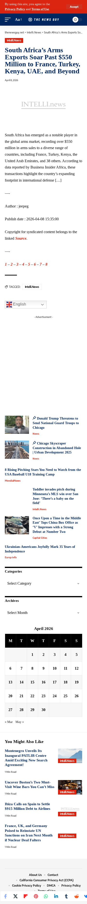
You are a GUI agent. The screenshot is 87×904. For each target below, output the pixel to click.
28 (21, 710)
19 (77, 682)
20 (10, 696)
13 (10, 682)
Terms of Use (40, 9)
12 (77, 668)
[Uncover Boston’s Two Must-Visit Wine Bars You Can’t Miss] (70, 787)
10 (55, 668)
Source (20, 238)
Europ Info (11, 557)
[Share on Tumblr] (66, 896)
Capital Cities (40, 537)
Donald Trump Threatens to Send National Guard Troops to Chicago (56, 423)
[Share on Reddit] (76, 896)
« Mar (9, 722)
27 (10, 710)
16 (43, 682)
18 (65, 682)
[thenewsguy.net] (43, 19)
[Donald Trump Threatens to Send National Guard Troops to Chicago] (17, 425)
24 (55, 696)
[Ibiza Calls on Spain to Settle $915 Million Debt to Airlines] (70, 809)
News (36, 433)
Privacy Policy (15, 9)
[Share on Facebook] (5, 896)
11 (65, 668)
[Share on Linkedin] (56, 896)
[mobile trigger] (9, 19)
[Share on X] (15, 896)
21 (21, 696)
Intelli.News (14, 40)
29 (32, 710)
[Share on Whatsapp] (46, 896)
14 (21, 682)
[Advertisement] (43, 364)
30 (43, 710)
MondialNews (13, 480)
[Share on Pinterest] (36, 896)
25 (65, 696)
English (19, 304)
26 (77, 696)
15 (32, 682)
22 (32, 696)
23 (43, 696)
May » (19, 722)
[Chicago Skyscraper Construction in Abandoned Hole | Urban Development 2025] (17, 450)
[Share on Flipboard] (26, 896)
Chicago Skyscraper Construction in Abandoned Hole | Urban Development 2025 (57, 448)
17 (55, 682)
